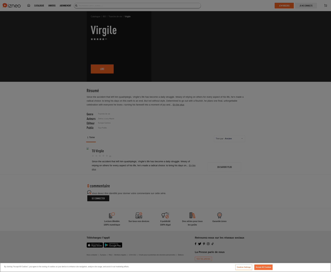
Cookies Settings (244, 267)
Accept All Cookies (263, 267)
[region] (165, 267)
